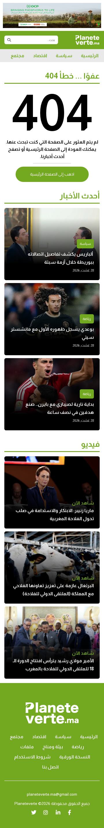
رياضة (87, 319)
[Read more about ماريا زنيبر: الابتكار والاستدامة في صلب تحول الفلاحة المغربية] (52, 492)
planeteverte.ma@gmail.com (52, 794)
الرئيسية (90, 55)
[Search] (9, 40)
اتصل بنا (50, 766)
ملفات (27, 746)
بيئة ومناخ (52, 746)
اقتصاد (40, 55)
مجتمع (17, 55)
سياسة (64, 55)
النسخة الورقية (74, 756)
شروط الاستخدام (32, 756)
